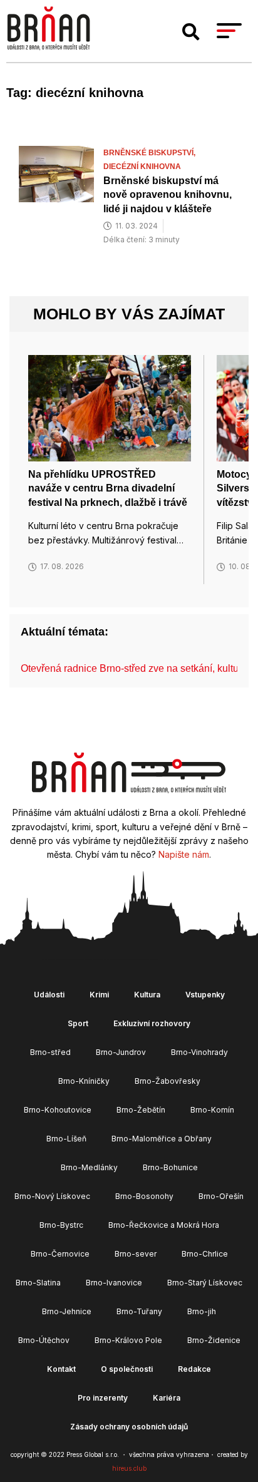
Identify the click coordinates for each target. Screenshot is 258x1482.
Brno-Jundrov (121, 1052)
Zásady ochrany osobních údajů (129, 1426)
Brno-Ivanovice (114, 1282)
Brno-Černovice (60, 1253)
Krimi (99, 994)
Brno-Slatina (38, 1282)
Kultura (147, 994)
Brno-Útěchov (44, 1340)
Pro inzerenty (103, 1397)
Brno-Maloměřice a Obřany (161, 1138)
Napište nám (183, 854)
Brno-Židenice (213, 1340)
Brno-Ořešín (221, 1196)
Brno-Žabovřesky (167, 1081)
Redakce (194, 1369)
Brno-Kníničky (84, 1081)
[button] (191, 32)
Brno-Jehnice (66, 1311)
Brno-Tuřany (139, 1311)
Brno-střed (50, 1052)
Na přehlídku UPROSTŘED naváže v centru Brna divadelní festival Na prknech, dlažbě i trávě (107, 488)
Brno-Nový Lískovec (52, 1196)
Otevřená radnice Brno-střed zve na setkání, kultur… (136, 668)
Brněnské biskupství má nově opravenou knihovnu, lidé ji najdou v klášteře (167, 194)
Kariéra (166, 1397)
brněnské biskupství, (150, 152)
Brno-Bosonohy (144, 1196)
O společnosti (127, 1369)
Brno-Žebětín (140, 1109)
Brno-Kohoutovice (57, 1109)
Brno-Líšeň (66, 1138)
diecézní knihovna (142, 166)
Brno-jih (201, 1311)
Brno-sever (136, 1253)
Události (49, 994)
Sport (78, 1023)
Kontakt (61, 1369)
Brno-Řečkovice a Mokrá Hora (163, 1225)
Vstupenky (205, 994)
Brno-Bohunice (170, 1167)
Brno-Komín (212, 1109)
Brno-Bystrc (61, 1225)
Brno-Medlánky (89, 1167)
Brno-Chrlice (205, 1253)
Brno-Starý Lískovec (204, 1282)
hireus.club (129, 1468)
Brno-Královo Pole (128, 1340)
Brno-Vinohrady (199, 1052)
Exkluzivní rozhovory (151, 1023)
